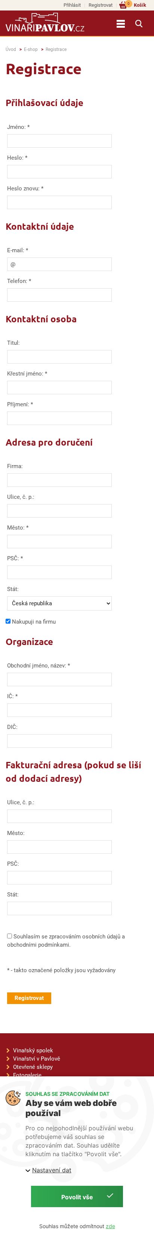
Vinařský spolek (33, 1050)
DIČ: (12, 727)
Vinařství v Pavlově (36, 1058)
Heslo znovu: (23, 188)
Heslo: (15, 157)
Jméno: (16, 127)
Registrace (56, 49)
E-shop (31, 49)
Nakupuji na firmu (34, 621)
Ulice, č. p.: (20, 497)
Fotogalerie (27, 1075)
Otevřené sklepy (33, 1067)
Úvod (11, 49)
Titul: (13, 343)
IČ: (10, 696)
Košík (136, 4)
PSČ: (13, 558)
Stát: (13, 589)
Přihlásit (72, 5)
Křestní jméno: (25, 373)
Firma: (15, 466)
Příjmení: (18, 404)
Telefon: (17, 281)
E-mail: (15, 250)
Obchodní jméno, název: (38, 665)
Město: (16, 527)
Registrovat (101, 5)
